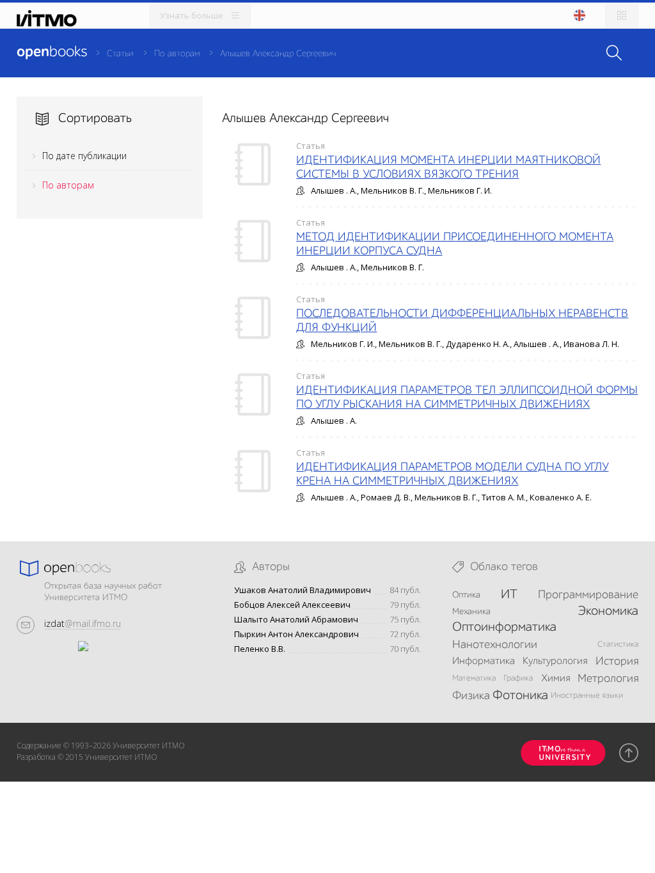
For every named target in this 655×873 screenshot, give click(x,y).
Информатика (483, 661)
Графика (518, 678)
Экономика (608, 611)
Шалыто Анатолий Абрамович (296, 619)
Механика (471, 611)
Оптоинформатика (504, 627)
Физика (471, 696)
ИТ (509, 595)
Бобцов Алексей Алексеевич (292, 605)
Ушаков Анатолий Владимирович (302, 590)
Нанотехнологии (494, 645)
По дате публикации (84, 156)
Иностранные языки (587, 695)
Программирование (588, 595)
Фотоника (520, 696)
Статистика (617, 644)
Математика (474, 678)
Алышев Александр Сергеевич (278, 53)
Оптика (466, 595)
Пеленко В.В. (259, 649)
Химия (555, 679)
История (617, 661)
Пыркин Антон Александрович (296, 634)
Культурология (555, 661)
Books (52, 52)
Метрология (608, 678)
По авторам (177, 53)
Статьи (120, 53)
